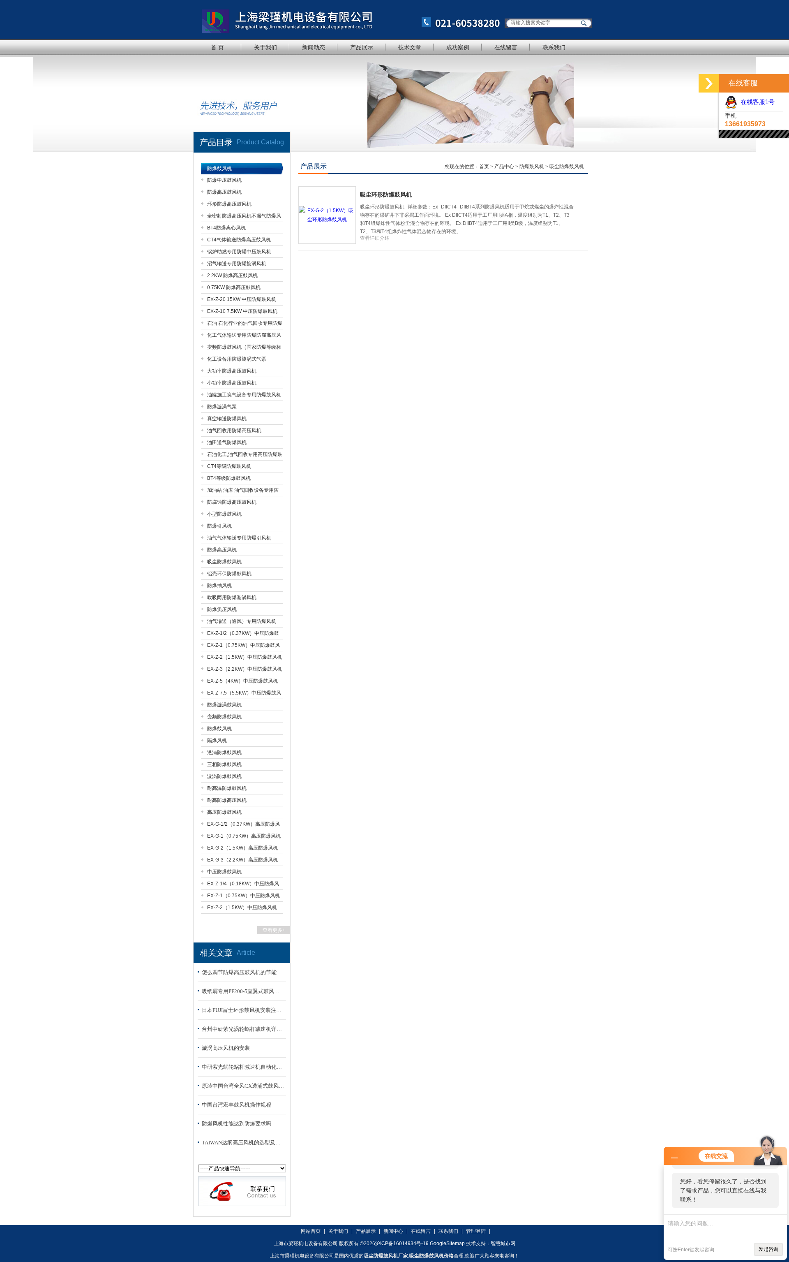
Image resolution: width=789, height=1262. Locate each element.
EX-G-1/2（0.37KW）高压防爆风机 (243, 825)
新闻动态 (313, 47)
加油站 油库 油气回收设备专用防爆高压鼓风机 (243, 491)
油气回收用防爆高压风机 (234, 430)
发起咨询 (768, 1249)
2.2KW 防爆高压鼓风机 (232, 275)
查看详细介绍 (375, 238)
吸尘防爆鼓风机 (224, 562)
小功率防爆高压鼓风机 (231, 383)
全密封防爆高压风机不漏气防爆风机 (244, 217)
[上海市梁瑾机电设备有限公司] (347, 19)
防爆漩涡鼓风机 (224, 705)
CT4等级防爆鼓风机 (229, 466)
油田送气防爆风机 (227, 442)
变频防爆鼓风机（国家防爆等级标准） (244, 348)
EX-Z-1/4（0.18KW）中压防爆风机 (243, 885)
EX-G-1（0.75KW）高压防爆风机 (244, 836)
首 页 (217, 47)
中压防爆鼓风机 (224, 872)
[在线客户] (709, 83)
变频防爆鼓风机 (224, 717)
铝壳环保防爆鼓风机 (229, 574)
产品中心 (504, 166)
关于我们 (265, 47)
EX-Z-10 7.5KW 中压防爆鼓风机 (242, 311)
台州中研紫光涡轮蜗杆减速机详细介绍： (243, 1029)
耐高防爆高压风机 (227, 800)
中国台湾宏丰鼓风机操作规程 (236, 1105)
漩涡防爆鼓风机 (224, 776)
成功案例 (457, 47)
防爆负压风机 (222, 609)
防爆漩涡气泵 (222, 407)
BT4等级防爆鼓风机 (229, 478)
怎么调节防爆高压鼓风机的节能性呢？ (243, 972)
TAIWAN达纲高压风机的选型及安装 (243, 1142)
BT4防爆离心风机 (226, 228)
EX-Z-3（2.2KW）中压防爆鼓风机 (244, 669)
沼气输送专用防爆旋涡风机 (236, 263)
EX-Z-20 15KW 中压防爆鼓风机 (241, 299)
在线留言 (505, 47)
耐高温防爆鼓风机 (227, 788)
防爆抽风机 (219, 585)
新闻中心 (393, 1231)
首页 (484, 166)
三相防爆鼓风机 (224, 764)
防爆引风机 (219, 526)
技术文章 (409, 47)
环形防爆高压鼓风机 (229, 204)
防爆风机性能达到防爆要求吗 (236, 1124)
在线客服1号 (756, 101)
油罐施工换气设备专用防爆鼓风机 (244, 395)
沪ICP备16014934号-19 (402, 1243)
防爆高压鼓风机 (224, 192)
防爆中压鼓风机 (224, 180)
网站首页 (311, 1231)
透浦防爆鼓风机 (224, 752)
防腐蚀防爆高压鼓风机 (231, 502)
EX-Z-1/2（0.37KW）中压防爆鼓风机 (243, 634)
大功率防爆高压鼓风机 (231, 371)
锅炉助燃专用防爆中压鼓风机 (239, 252)
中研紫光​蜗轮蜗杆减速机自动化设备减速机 (243, 1067)
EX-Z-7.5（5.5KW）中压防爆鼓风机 (244, 694)
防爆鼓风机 (219, 168)
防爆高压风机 (222, 550)
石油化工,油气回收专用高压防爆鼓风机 (244, 456)
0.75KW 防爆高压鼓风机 (234, 287)
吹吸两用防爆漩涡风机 (231, 597)
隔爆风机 (217, 740)
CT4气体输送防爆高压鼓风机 (239, 240)
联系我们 (553, 47)
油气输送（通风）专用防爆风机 (241, 621)
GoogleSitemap (447, 1243)
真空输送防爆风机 (227, 418)
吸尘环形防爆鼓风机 (386, 194)
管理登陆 (476, 1231)
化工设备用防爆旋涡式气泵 (236, 359)
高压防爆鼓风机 (224, 812)
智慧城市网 (503, 1243)
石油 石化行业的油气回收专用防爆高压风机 (244, 324)
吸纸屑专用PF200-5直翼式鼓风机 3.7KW (243, 991)
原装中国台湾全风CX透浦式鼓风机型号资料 (243, 1086)
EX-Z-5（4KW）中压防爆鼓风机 (242, 681)
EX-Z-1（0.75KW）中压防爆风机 (243, 895)
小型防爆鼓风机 (224, 514)
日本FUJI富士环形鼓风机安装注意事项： (243, 1010)
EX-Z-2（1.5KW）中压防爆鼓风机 (244, 657)
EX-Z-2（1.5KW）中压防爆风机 (242, 907)
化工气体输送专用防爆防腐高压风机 (244, 336)
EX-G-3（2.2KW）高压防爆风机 (242, 860)
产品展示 (361, 47)
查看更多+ (274, 930)
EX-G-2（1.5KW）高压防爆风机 (242, 848)
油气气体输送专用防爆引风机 (239, 538)
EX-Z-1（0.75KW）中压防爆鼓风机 (243, 646)
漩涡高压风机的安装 (226, 1048)
